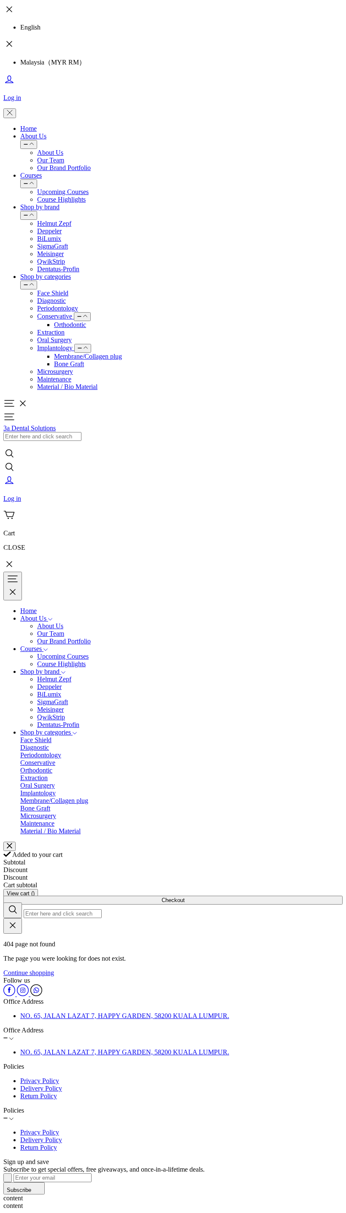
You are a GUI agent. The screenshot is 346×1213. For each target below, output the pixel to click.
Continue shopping (28, 972)
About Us (33, 136)
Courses (31, 175)
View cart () (21, 893)
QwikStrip (51, 261)
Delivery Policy (41, 1088)
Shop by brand (39, 207)
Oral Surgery (54, 339)
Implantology (55, 347)
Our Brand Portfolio (64, 167)
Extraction (51, 332)
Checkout (173, 900)
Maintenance (54, 379)
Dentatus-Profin (58, 269)
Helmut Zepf (54, 223)
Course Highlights (61, 199)
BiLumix (49, 238)
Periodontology (57, 308)
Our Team (50, 160)
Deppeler (49, 231)
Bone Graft (69, 363)
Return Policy (38, 1096)
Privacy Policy (39, 1080)
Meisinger (50, 253)
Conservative (55, 316)
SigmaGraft (52, 246)
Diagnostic (51, 300)
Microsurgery (55, 371)
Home (28, 128)
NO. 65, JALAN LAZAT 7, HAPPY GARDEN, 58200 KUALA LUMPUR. (124, 1015)
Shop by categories (45, 276)
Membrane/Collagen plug (88, 356)
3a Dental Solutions (29, 428)
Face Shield (52, 293)
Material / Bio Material (67, 386)
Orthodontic (70, 324)
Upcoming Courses (63, 191)
